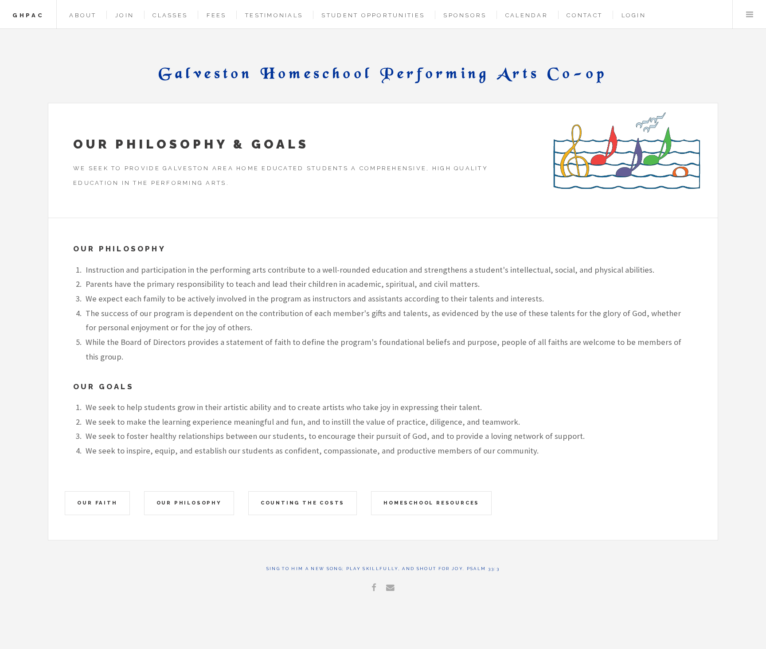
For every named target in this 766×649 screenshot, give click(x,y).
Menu (749, 14)
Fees (217, 15)
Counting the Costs (302, 503)
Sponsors (464, 15)
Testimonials (274, 15)
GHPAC (28, 15)
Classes (170, 15)
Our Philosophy (189, 503)
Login (633, 15)
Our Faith (97, 503)
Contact (584, 15)
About (82, 15)
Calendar (526, 15)
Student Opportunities (373, 15)
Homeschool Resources (431, 503)
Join (124, 15)
